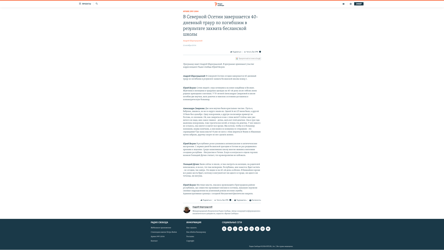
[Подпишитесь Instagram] (251, 229)
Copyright (190, 241)
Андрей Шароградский (192, 41)
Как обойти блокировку (196, 232)
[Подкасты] (262, 229)
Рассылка (190, 237)
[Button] (235, 51)
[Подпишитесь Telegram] (246, 229)
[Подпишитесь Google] (224, 229)
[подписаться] (268, 229)
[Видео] (343, 4)
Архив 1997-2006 (158, 237)
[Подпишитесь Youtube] (240, 229)
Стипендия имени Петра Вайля (164, 232)
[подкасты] (350, 4)
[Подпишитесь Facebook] (229, 229)
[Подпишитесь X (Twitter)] (235, 229)
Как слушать (191, 228)
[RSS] (257, 229)
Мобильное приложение (161, 228)
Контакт (154, 241)
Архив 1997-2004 (191, 12)
